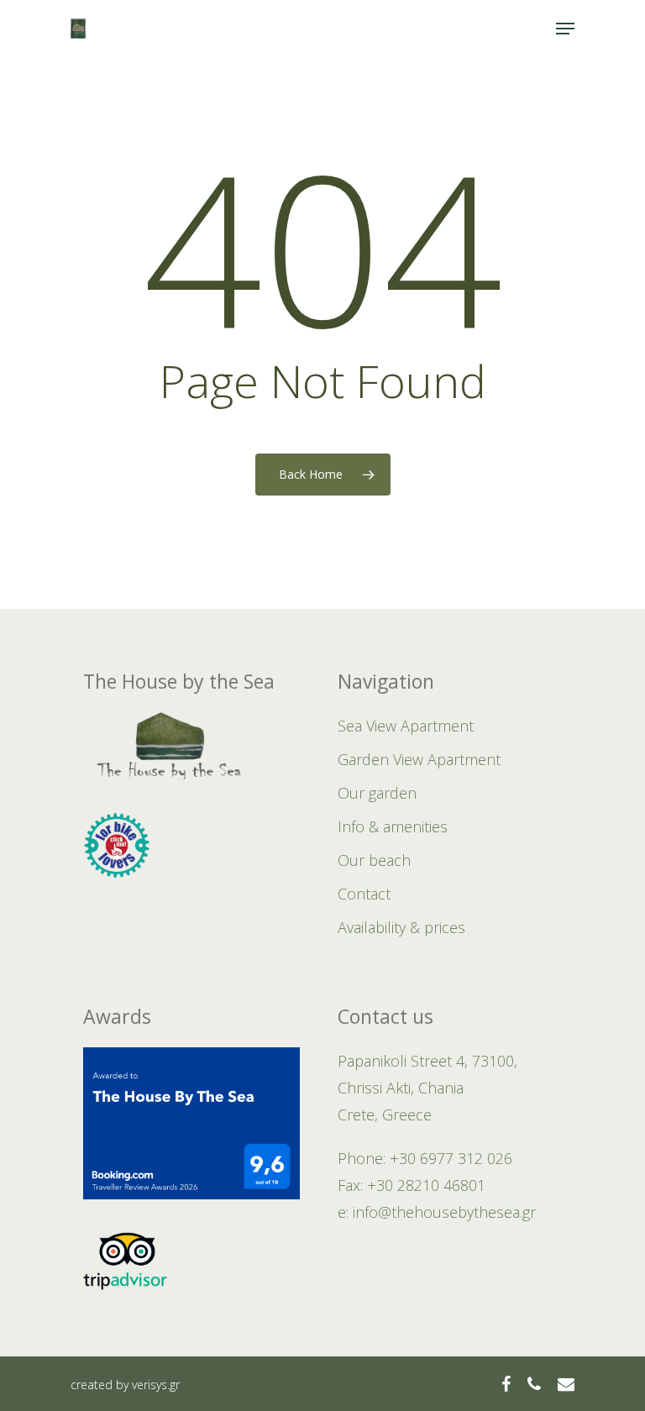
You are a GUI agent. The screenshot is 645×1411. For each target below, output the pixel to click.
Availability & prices (401, 927)
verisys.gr (156, 1385)
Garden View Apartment (419, 759)
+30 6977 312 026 (451, 1158)
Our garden (377, 793)
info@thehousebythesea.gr (444, 1212)
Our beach (374, 860)
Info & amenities (393, 826)
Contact (364, 894)
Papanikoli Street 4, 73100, (427, 1061)
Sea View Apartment (406, 726)
